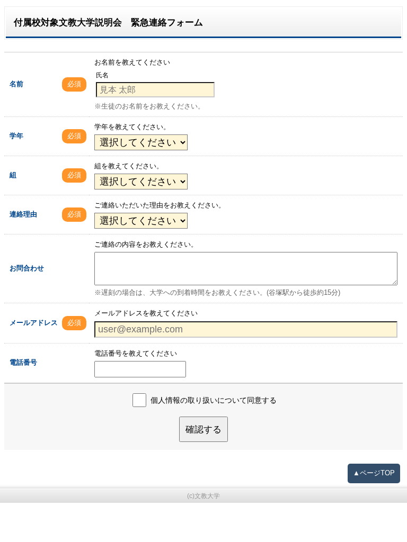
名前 (16, 84)
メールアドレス (34, 323)
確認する (203, 429)
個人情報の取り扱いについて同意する (214, 400)
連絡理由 (23, 214)
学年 (16, 136)
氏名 (102, 75)
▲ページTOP (374, 473)
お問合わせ (27, 268)
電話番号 (23, 362)
